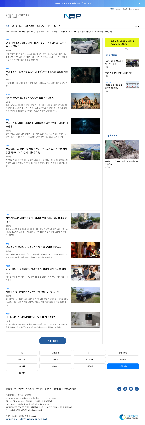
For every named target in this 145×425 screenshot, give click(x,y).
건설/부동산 (123, 352)
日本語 (125, 9)
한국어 (112, 9)
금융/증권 (55, 352)
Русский (136, 9)
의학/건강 (89, 359)
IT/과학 (89, 352)
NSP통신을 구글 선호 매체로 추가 (67, 3)
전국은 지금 (17, 25)
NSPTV (56, 25)
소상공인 (40, 25)
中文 (130, 9)
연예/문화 (55, 366)
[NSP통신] (72, 16)
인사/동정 (89, 366)
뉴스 (7, 25)
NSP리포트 (29, 25)
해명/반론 (21, 373)
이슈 (49, 25)
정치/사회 (21, 366)
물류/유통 (21, 359)
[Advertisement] (53, 191)
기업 (22, 352)
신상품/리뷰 (123, 366)
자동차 (55, 359)
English (118, 9)
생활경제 (123, 359)
